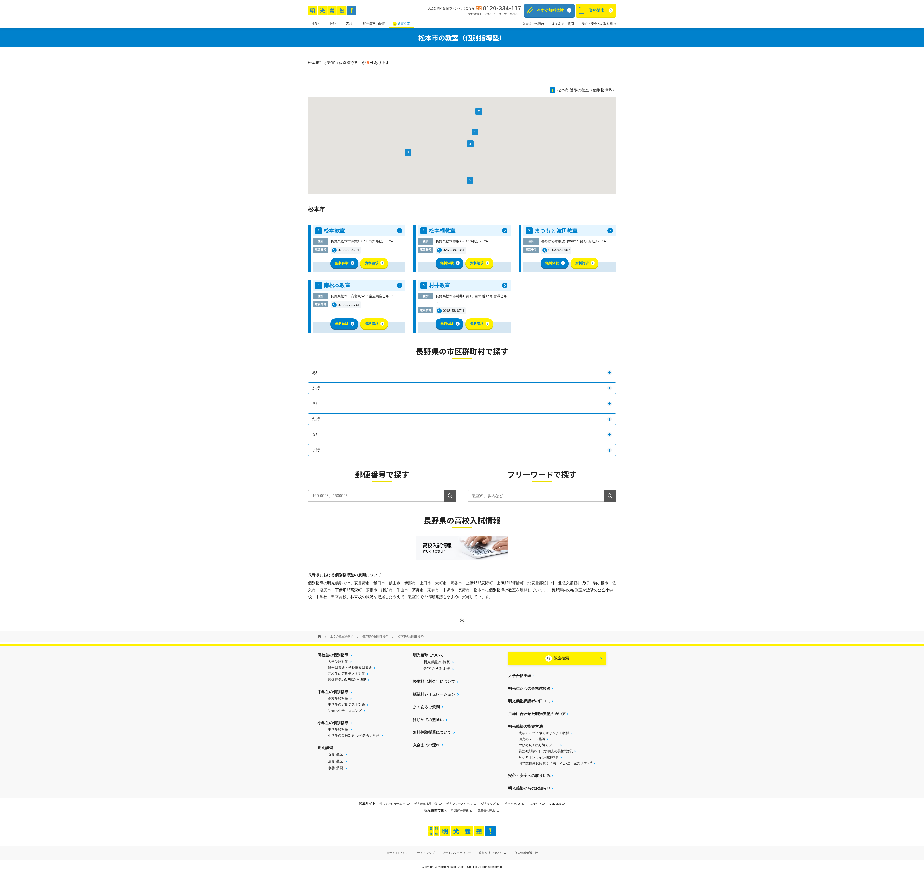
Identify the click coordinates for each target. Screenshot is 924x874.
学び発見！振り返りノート (539, 745)
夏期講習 (335, 761)
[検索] (450, 496)
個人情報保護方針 (526, 853)
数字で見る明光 (436, 669)
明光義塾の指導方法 (525, 726)
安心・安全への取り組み (599, 24)
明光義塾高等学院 (426, 803)
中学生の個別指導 (333, 692)
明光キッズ (488, 803)
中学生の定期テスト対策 (346, 704)
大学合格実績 (519, 676)
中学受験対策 (338, 729)
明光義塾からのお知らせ (529, 788)
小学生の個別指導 (333, 723)
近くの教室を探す (341, 636)
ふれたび (535, 803)
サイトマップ (426, 853)
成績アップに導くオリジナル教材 (544, 733)
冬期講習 (335, 768)
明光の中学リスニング (345, 711)
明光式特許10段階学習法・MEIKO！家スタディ (555, 763)
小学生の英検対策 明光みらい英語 (353, 735)
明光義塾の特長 (374, 24)
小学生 (316, 24)
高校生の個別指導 (333, 655)
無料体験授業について (432, 732)
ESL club (555, 803)
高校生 (350, 24)
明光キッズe (513, 803)
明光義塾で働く (436, 810)
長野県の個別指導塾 (375, 636)
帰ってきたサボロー (392, 803)
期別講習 (325, 748)
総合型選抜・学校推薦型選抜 (350, 668)
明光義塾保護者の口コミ (529, 701)
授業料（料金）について (434, 681)
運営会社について (491, 853)
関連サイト (367, 803)
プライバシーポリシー (456, 853)
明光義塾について (428, 655)
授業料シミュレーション (434, 694)
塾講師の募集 (460, 810)
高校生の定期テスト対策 (346, 674)
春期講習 (335, 755)
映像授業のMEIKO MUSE (347, 680)
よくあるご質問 (563, 24)
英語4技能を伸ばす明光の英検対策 (546, 751)
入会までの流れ (533, 24)
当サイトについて (398, 853)
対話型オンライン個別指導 (539, 757)
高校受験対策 (338, 698)
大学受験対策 (338, 661)
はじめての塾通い (428, 720)
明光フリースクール (459, 803)
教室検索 (404, 24)
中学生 (333, 24)
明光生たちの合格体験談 (529, 688)
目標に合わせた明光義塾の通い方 (537, 714)
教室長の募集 (487, 810)
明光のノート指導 (532, 739)
